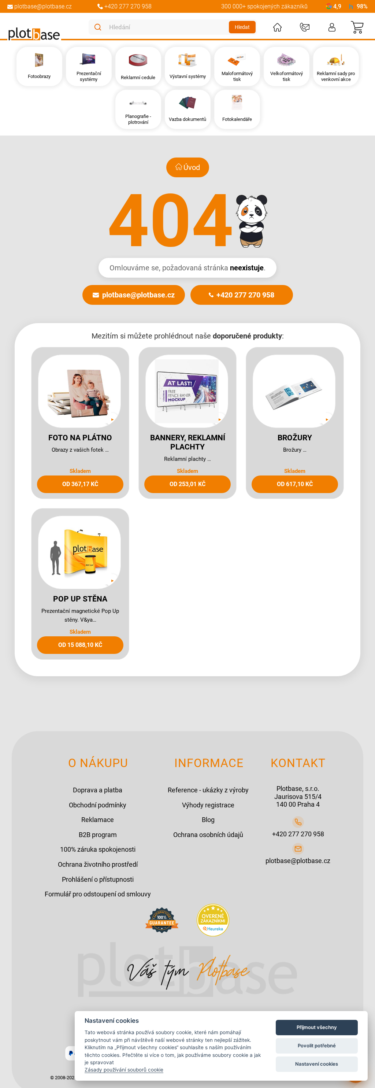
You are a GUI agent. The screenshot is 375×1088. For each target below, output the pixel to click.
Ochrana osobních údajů (208, 835)
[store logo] (34, 33)
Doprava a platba (97, 790)
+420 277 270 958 (245, 294)
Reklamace (97, 820)
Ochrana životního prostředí (98, 864)
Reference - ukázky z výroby (208, 790)
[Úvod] (277, 27)
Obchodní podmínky (97, 805)
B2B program (98, 835)
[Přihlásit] (332, 27)
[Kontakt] (305, 27)
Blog (208, 820)
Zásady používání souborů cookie (124, 1070)
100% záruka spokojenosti (97, 849)
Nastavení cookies (316, 1064)
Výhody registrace (208, 805)
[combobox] (167, 27)
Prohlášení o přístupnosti (98, 879)
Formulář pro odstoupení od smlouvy (98, 894)
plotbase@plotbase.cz (138, 294)
